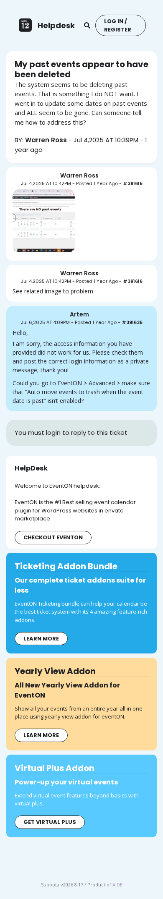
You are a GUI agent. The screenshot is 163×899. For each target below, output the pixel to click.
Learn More (41, 639)
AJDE (117, 884)
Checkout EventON (53, 537)
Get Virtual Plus (49, 822)
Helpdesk (56, 25)
